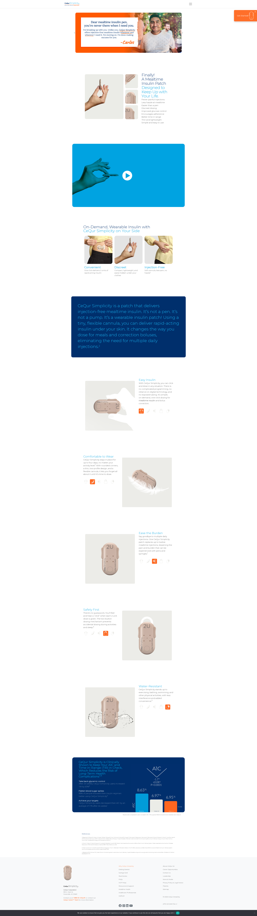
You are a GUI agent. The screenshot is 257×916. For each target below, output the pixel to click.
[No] (254, 913)
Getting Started (124, 869)
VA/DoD (121, 896)
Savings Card (123, 873)
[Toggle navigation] (191, 4)
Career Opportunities (170, 869)
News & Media (168, 879)
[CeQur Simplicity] (72, 4)
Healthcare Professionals (127, 893)
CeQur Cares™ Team (70, 900)
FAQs (120, 879)
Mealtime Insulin (124, 889)
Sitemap (166, 889)
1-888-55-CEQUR (79, 898)
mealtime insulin (147, 400)
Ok (178, 913)
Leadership (167, 876)
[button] (74, 33)
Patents (165, 886)
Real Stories (123, 876)
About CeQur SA (168, 866)
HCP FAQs (122, 883)
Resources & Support (126, 886)
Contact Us (167, 873)
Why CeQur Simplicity (126, 866)
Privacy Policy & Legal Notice (173, 883)
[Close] (255, 12)
